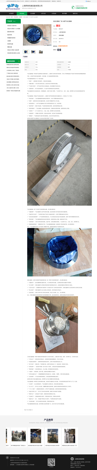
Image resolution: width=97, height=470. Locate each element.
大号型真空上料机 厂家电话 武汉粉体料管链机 (13, 70)
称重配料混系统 (11, 37)
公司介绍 (43, 13)
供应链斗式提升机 (11, 25)
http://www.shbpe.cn (28, 409)
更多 (19, 61)
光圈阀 (20, 17)
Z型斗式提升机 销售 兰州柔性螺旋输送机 (13, 87)
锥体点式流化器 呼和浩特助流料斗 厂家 (13, 67)
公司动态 (54, 13)
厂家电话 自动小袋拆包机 (12, 73)
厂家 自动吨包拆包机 (82, 445)
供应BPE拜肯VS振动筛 (13, 50)
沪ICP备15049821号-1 (24, 460)
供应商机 (22, 13)
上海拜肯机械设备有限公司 (15, 462)
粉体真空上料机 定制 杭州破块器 (13, 85)
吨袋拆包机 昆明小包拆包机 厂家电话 (48, 445)
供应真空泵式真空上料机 (13, 53)
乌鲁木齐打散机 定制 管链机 (13, 79)
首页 (12, 17)
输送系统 (9, 34)
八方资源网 (17, 464)
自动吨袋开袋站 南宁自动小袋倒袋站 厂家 (15, 445)
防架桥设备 (10, 44)
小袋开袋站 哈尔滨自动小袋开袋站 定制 (32, 445)
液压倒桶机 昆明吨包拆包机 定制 (13, 82)
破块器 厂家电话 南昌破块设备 (13, 90)
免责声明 (23, 464)
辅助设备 (9, 47)
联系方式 (75, 13)
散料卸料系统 (10, 31)
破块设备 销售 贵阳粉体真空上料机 (13, 76)
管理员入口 (27, 464)
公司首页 (11, 13)
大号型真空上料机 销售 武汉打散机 (65, 445)
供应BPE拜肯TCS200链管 (13, 28)
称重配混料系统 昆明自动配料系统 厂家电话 (13, 64)
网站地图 (32, 464)
